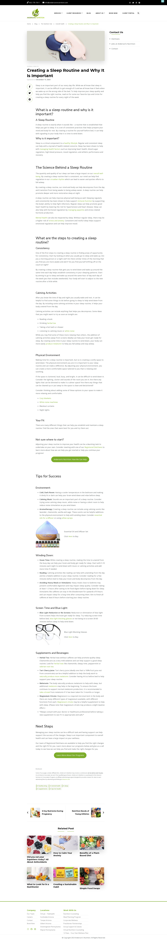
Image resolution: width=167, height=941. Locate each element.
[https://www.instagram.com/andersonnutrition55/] (28, 929)
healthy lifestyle (70, 143)
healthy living (43, 786)
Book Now (113, 13)
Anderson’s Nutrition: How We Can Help (70, 459)
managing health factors (50, 149)
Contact (114, 48)
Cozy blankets (45, 398)
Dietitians (115, 39)
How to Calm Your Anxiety (62, 854)
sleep (66, 786)
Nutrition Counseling (71, 914)
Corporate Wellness (70, 920)
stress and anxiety (56, 220)
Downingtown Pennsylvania (50, 927)
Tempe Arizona (45, 920)
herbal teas (59, 663)
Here (70, 536)
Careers (30, 917)
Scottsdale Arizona (47, 917)
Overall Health (33, 66)
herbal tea (51, 323)
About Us (99, 13)
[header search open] (138, 13)
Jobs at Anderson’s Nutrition (123, 44)
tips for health (56, 789)
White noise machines (49, 402)
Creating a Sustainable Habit (65, 885)
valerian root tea (46, 666)
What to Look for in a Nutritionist (38, 885)
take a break (45, 692)
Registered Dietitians (93, 447)
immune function (85, 201)
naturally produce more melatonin (54, 676)
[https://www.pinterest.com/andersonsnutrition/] (35, 929)
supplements (43, 789)
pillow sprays (67, 518)
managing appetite (76, 210)
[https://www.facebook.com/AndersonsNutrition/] (32, 929)
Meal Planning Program (72, 917)
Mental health (41, 218)
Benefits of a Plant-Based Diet (90, 854)
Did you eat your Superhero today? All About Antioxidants (38, 859)
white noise (69, 331)
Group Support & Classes (72, 927)
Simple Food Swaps (90, 888)
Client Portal (128, 13)
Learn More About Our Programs (70, 755)
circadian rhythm (57, 179)
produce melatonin (54, 344)
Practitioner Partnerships (72, 923)
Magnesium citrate (65, 702)
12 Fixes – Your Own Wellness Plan (75, 933)
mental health (55, 786)
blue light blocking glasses (61, 618)
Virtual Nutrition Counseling (73, 930)
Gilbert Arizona (45, 923)
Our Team (30, 914)
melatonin (52, 686)
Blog (89, 13)
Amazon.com (66, 779)
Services (57, 13)
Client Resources (74, 13)
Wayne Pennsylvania (47, 930)
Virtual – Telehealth (47, 914)
